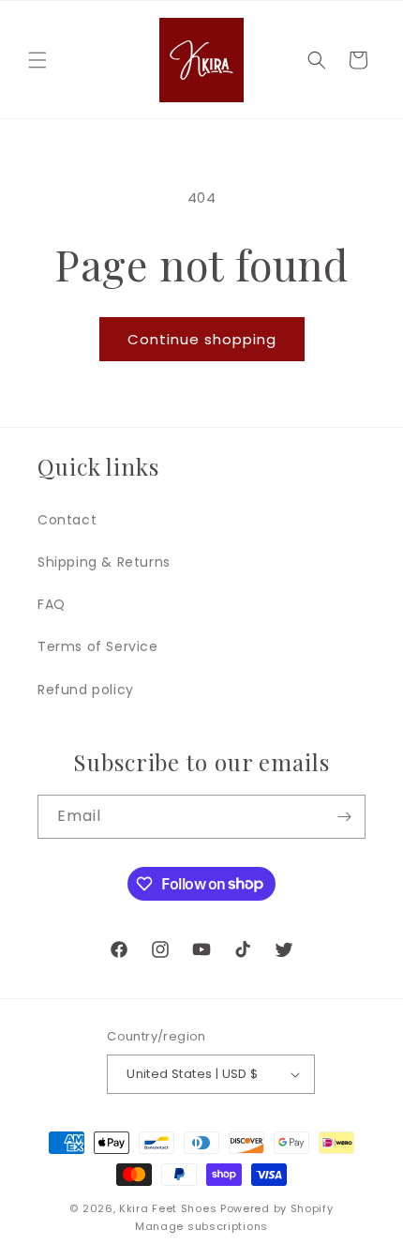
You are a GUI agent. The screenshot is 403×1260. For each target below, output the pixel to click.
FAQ (51, 604)
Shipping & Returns (104, 562)
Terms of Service (97, 646)
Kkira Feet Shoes (167, 1208)
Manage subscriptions (201, 1226)
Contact (67, 519)
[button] (37, 60)
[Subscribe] (344, 817)
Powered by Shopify (277, 1208)
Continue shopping (201, 339)
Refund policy (85, 689)
